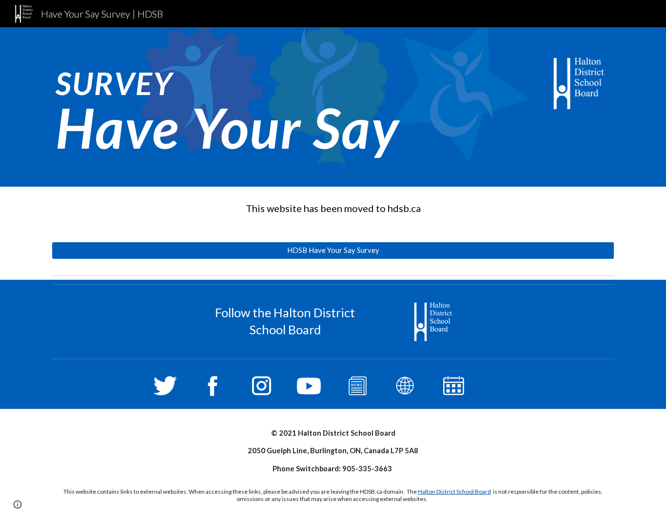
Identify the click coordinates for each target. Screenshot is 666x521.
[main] (237, 107)
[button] (17, 504)
